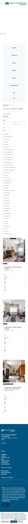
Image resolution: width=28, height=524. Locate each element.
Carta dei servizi (5, 464)
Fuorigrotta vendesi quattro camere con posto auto (13, 388)
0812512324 (6, 436)
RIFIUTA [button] (20, 521)
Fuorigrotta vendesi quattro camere (13, 267)
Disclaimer (4, 474)
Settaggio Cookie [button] (5, 521)
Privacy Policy (5, 471)
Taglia (4, 120)
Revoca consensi (6, 472)
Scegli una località (6, 113)
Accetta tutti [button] (13, 521)
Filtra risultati (6, 238)
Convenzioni (4, 462)
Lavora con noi (5, 457)
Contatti (3, 456)
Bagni (4, 130)
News (2, 459)
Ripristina (19, 238)
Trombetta (3, 454)
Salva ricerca (13, 238)
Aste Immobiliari (5, 461)
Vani (4, 127)
